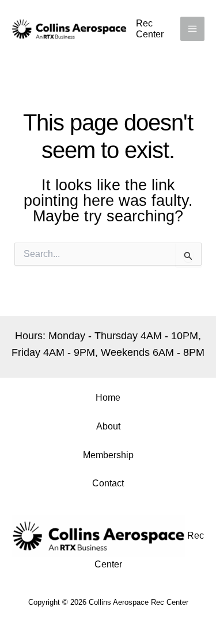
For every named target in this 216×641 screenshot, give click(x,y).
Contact (108, 483)
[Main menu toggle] (192, 29)
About (108, 426)
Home (108, 397)
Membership (108, 455)
